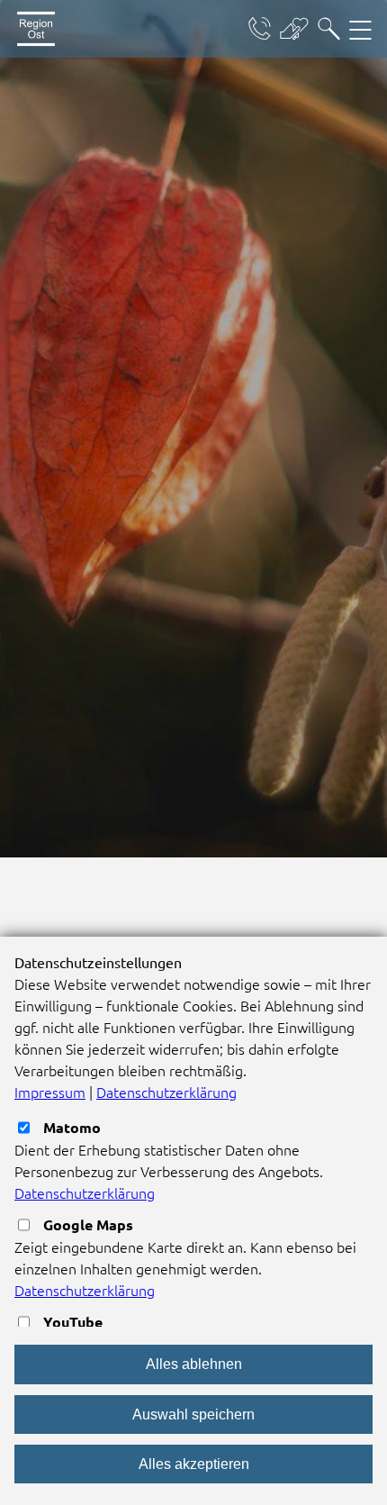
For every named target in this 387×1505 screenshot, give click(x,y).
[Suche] (329, 29)
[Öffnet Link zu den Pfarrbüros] (260, 29)
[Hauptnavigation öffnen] (360, 29)
